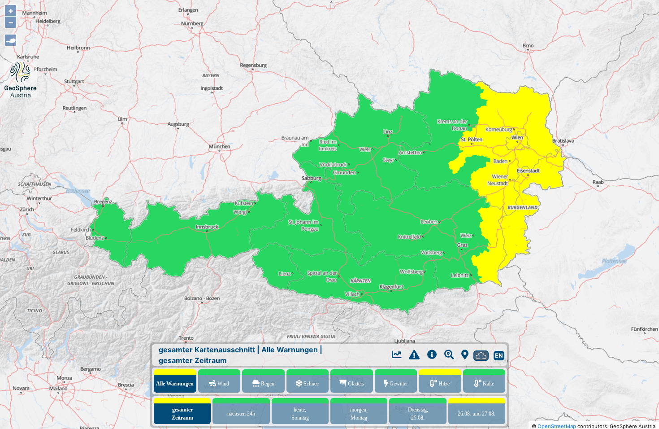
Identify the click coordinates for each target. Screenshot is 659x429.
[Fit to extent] (10, 40)
